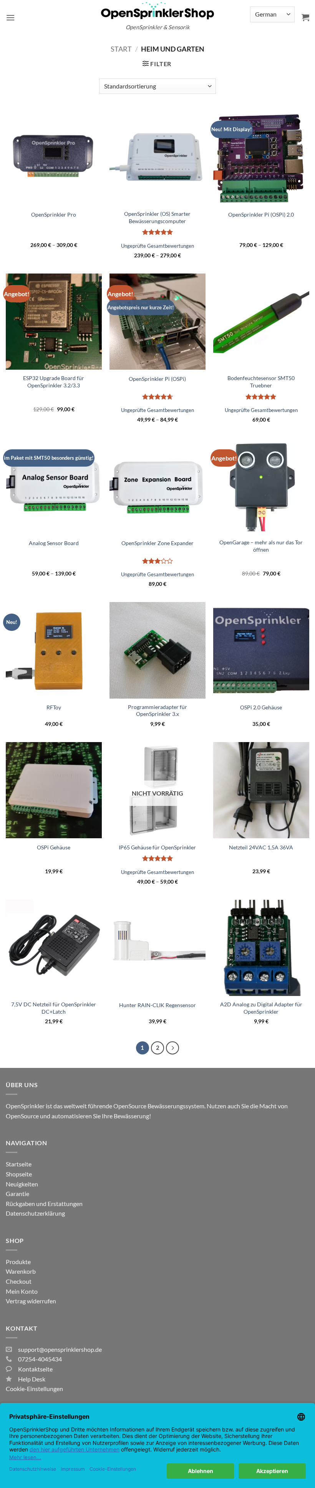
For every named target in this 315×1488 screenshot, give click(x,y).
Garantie (17, 1193)
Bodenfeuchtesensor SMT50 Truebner (261, 382)
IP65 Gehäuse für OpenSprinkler (157, 847)
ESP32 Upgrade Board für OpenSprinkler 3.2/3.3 (53, 382)
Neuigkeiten (22, 1184)
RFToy (53, 707)
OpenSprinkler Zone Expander (157, 543)
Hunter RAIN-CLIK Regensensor (157, 1005)
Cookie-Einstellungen (34, 1388)
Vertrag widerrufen (31, 1301)
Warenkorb (21, 1271)
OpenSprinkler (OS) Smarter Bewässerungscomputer (157, 217)
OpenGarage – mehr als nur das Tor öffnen (261, 546)
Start (121, 49)
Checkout (19, 1281)
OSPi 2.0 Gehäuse (261, 707)
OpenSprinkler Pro (53, 214)
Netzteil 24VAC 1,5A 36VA (261, 847)
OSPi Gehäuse (53, 847)
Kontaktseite (35, 1369)
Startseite (19, 1164)
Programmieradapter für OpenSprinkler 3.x (157, 710)
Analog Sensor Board (54, 543)
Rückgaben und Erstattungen (44, 1203)
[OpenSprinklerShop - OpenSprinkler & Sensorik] (157, 10)
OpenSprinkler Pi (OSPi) (157, 378)
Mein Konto (22, 1291)
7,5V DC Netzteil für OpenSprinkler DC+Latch (53, 1008)
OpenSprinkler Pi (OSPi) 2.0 (261, 214)
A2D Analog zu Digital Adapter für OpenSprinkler (261, 1008)
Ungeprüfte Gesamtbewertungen (157, 246)
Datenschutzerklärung (35, 1213)
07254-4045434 (40, 1359)
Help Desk (31, 1379)
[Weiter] (172, 1047)
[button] (10, 17)
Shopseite (19, 1174)
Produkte (18, 1261)
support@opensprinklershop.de (60, 1349)
